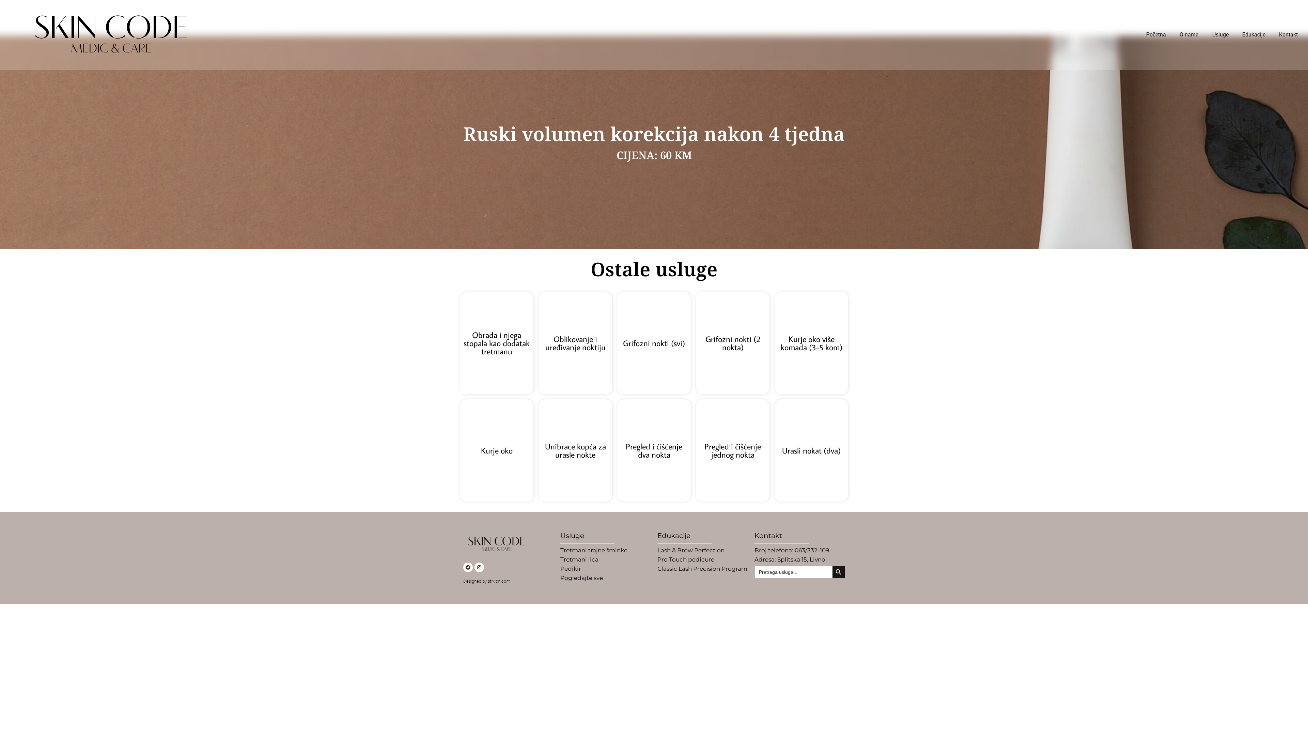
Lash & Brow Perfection (691, 550)
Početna (1156, 34)
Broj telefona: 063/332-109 (791, 550)
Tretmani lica (579, 559)
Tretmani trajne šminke (593, 550)
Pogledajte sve (581, 577)
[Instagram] (479, 567)
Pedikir (570, 568)
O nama (1189, 34)
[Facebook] (468, 567)
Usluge (1220, 34)
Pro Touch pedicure (685, 559)
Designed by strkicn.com (486, 581)
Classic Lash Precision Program (702, 568)
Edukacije (1253, 34)
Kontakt (1288, 34)
